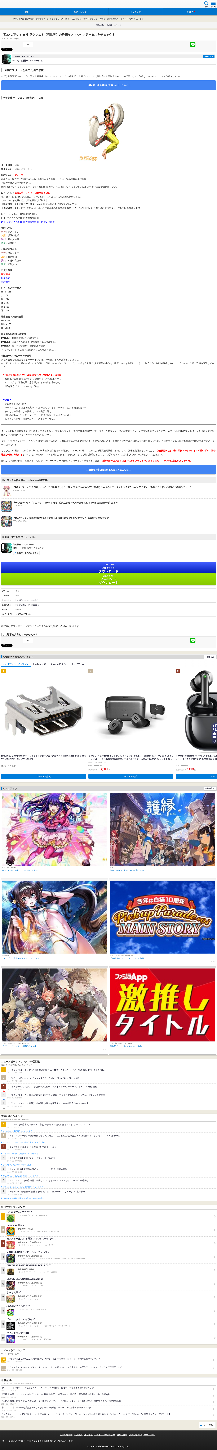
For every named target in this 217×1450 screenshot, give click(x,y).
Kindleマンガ (39, 664)
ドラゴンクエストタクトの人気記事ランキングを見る (23, 1187)
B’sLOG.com (149, 1434)
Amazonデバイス (58, 664)
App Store (108, 568)
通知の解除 (122, 1434)
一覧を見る (210, 656)
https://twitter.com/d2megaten (27, 604)
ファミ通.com (135, 1434)
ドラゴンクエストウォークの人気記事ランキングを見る (24, 1142)
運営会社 (88, 1434)
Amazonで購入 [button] (44, 776)
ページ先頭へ (208, 1425)
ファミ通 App (11, 4)
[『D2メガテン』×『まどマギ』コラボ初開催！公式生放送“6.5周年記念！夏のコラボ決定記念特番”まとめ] (59, 510)
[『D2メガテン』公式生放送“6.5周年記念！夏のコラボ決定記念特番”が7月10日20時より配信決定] (55, 525)
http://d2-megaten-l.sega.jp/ (26, 600)
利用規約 (78, 1434)
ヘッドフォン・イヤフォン (16, 664)
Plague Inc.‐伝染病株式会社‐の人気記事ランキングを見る (23, 1198)
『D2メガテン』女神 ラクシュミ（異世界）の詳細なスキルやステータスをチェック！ (107, 18)
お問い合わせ (66, 1434)
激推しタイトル (114, 25)
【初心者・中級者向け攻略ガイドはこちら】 (108, 85)
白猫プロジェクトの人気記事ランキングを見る (20, 1154)
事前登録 (100, 25)
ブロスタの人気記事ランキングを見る (17, 1165)
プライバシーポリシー (104, 1434)
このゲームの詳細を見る (27, 552)
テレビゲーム (78, 664)
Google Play (108, 579)
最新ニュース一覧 (59, 18)
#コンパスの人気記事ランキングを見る (17, 1131)
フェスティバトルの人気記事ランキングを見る (20, 1176)
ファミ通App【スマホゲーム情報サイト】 (31, 18)
